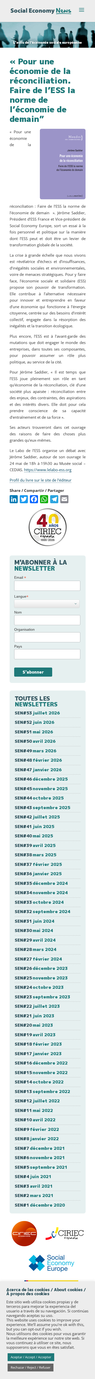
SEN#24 (39, 987)
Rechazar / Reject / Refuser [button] (30, 1367)
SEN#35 (41, 883)
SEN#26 (41, 968)
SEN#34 (41, 892)
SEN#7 (40, 1148)
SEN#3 (34, 1186)
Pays (18, 646)
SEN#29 (35, 940)
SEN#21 (34, 1016)
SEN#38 (35, 855)
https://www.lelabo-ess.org (47, 469)
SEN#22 (37, 1006)
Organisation (24, 629)
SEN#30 (34, 930)
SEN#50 (35, 741)
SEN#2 (34, 1195)
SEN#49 (35, 751)
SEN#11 (34, 1110)
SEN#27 (38, 959)
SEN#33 (39, 902)
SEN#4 (33, 1176)
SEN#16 (41, 1063)
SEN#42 (37, 817)
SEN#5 (41, 1167)
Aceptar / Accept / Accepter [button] (31, 1357)
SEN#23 (42, 997)
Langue (21, 596)
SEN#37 (38, 864)
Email (20, 577)
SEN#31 (34, 921)
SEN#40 (34, 836)
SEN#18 (38, 1044)
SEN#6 (40, 1157)
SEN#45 (41, 788)
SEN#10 (35, 1120)
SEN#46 (41, 779)
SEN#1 (40, 1205)
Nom (18, 612)
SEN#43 (42, 807)
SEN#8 (37, 1139)
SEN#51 (34, 732)
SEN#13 (42, 1091)
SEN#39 (35, 845)
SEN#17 (38, 1053)
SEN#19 (35, 1035)
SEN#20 (34, 1025)
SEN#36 (38, 874)
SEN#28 (35, 949)
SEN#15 (41, 1072)
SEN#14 (39, 1082)
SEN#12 (37, 1101)
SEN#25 (41, 978)
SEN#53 (37, 713)
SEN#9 (37, 1129)
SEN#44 (39, 798)
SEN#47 (38, 770)
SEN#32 (42, 911)
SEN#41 (34, 826)
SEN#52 (34, 722)
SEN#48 (38, 760)
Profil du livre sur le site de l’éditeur (40, 480)
